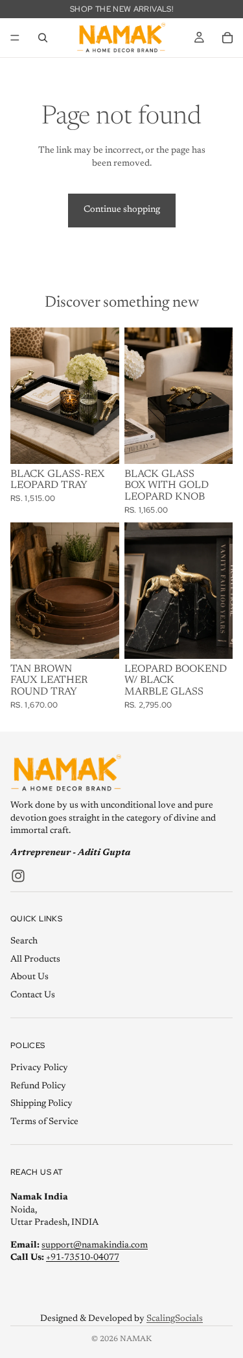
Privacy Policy (39, 1068)
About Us (29, 977)
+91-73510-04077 (82, 1257)
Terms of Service (44, 1121)
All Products (35, 959)
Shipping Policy (41, 1103)
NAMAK (136, 1339)
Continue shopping (122, 209)
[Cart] (227, 37)
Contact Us (32, 995)
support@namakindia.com (94, 1244)
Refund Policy (38, 1085)
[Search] (43, 37)
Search (24, 941)
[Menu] (15, 38)
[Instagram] (18, 875)
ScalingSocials (174, 1319)
